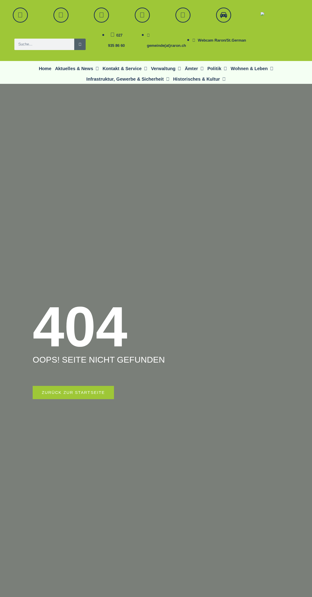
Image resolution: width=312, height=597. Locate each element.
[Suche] (80, 44)
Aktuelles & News (74, 68)
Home (45, 68)
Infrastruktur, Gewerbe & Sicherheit (125, 79)
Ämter (191, 68)
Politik (214, 68)
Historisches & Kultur (196, 79)
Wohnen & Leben (249, 68)
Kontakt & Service (122, 68)
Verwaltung (163, 68)
